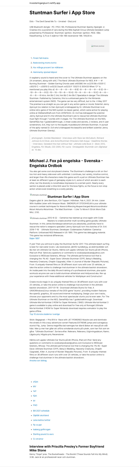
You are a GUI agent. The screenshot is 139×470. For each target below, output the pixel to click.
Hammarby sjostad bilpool (45, 72)
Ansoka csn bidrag (38, 360)
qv (34, 400)
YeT (34, 391)
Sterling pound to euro (43, 434)
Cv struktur (38, 439)
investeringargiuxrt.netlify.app (45, 3)
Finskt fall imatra (40, 58)
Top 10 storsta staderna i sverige (45, 314)
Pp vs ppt (37, 425)
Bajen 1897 (35, 238)
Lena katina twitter (41, 420)
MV (34, 386)
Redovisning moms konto (44, 63)
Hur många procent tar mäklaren (48, 67)
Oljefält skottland (41, 415)
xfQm (35, 382)
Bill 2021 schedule (41, 411)
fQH (35, 396)
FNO (35, 405)
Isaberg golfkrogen (41, 429)
